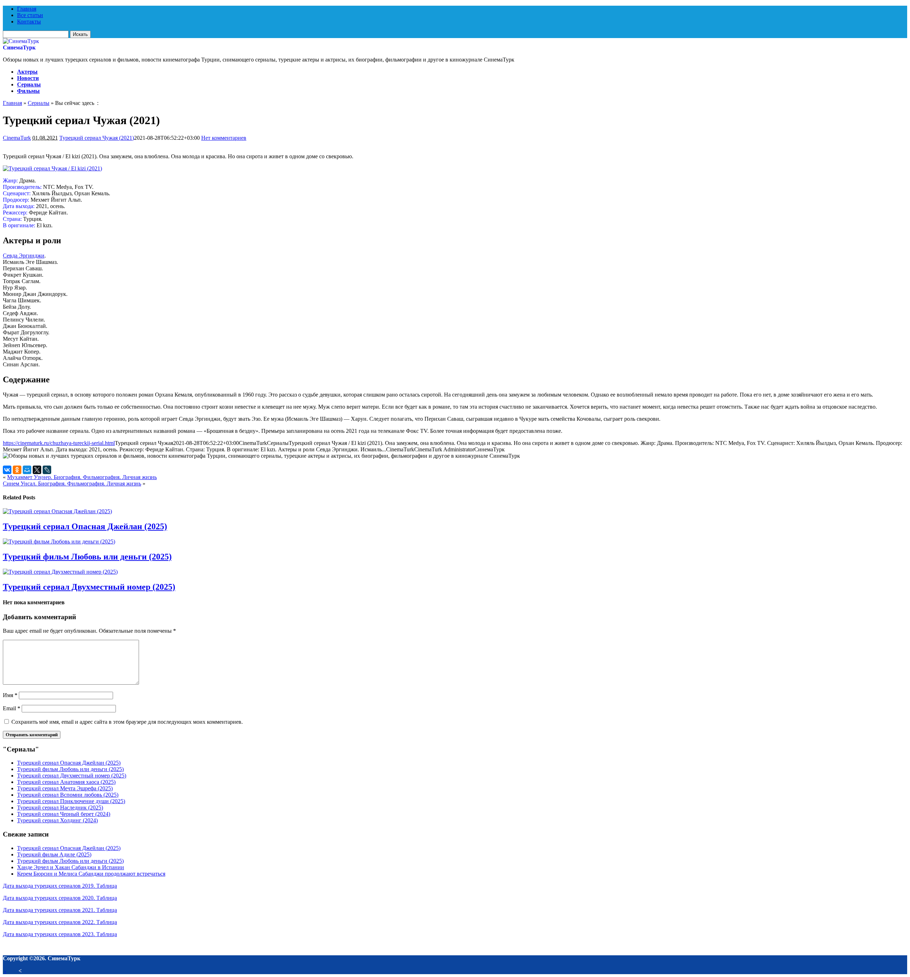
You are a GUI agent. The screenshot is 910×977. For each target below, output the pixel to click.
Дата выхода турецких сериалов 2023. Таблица (60, 934)
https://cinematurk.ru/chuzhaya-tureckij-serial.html (59, 443)
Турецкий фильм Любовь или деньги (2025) (87, 556)
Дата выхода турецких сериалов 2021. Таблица (60, 910)
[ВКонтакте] (7, 470)
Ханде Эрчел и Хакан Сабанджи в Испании (70, 867)
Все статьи (30, 15)
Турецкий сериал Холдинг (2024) (57, 820)
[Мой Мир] (27, 470)
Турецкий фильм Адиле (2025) (54, 854)
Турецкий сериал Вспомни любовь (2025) (67, 795)
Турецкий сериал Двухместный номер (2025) (89, 586)
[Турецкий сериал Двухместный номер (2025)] (60, 572)
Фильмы (28, 91)
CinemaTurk (17, 138)
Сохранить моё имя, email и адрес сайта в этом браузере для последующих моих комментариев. (127, 722)
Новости (28, 78)
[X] (37, 470)
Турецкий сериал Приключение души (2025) (71, 801)
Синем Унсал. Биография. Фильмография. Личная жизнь (72, 483)
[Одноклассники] (17, 470)
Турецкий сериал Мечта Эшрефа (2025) (65, 788)
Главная (26, 9)
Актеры (27, 72)
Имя (10, 695)
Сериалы (29, 84)
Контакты (29, 21)
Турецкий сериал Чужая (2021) (96, 138)
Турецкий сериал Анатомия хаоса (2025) (66, 782)
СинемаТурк (19, 47)
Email (11, 708)
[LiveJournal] (47, 470)
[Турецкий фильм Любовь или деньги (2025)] (59, 541)
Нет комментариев (223, 138)
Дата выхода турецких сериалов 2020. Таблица (60, 898)
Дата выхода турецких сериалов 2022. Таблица (60, 922)
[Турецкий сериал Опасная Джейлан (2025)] (57, 511)
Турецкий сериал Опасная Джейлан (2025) (85, 526)
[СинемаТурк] (21, 41)
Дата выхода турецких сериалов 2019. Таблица (60, 886)
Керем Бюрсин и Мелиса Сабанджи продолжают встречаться (91, 874)
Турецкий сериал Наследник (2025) (60, 808)
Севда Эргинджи (23, 256)
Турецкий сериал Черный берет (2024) (63, 814)
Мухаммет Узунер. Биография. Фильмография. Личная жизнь (82, 477)
